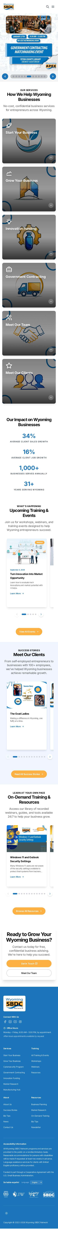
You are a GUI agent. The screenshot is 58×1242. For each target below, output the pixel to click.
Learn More (15, 593)
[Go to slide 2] (16, 76)
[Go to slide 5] (25, 76)
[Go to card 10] (39, 756)
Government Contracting (14, 1072)
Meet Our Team (29, 973)
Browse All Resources (27, 911)
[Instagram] (20, 1021)
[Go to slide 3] (19, 76)
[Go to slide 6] (27, 76)
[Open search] (47, 7)
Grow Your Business (12, 1061)
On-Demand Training (40, 1116)
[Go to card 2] (28, 614)
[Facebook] (5, 1021)
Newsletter (36, 1127)
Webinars (35, 1067)
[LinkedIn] (10, 1021)
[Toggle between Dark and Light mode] (6, 1213)
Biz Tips (6, 1116)
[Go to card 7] (32, 756)
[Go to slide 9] (39, 76)
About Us (7, 1104)
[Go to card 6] (29, 756)
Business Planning (39, 1104)
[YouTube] (15, 1021)
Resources (35, 1072)
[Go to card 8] (34, 756)
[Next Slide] (53, 76)
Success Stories (10, 1110)
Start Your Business (11, 1055)
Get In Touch (27, 963)
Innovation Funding (11, 1078)
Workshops (36, 1061)
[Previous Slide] (5, 76)
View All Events (27, 631)
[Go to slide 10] (42, 76)
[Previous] (16, 614)
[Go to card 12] (44, 756)
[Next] (41, 614)
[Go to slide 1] (13, 76)
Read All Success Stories (27, 774)
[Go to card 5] (35, 614)
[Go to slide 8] (36, 76)
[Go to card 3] (30, 614)
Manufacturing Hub (11, 1089)
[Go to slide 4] (22, 76)
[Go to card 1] (24, 614)
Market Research (10, 1084)
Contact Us (8, 1127)
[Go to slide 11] (44, 76)
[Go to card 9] (37, 756)
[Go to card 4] (33, 614)
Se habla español (11, 1182)
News (5, 1121)
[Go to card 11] (42, 756)
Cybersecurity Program (13, 1067)
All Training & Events (40, 1055)
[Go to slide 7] (32, 76)
